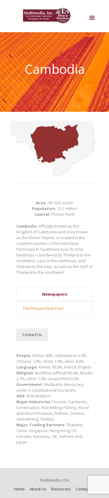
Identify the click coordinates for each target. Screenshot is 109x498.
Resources (61, 489)
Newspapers (54, 294)
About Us (38, 489)
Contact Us (85, 489)
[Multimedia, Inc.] (54, 18)
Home (19, 489)
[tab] (55, 294)
